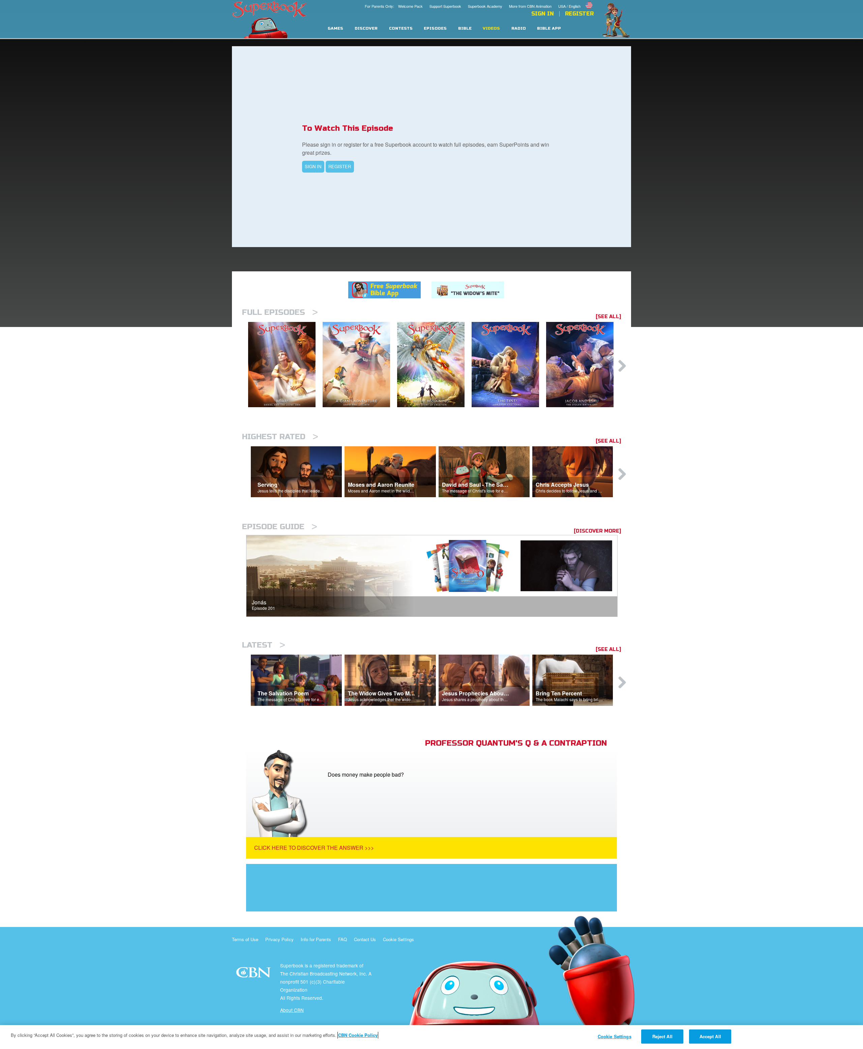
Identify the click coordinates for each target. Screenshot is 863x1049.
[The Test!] (509, 364)
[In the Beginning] (434, 364)
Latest (263, 645)
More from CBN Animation (530, 6)
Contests (401, 28)
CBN (254, 974)
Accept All (710, 1036)
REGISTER (339, 166)
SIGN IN (313, 166)
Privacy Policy (279, 939)
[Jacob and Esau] (583, 364)
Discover (366, 28)
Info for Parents (316, 939)
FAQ (342, 939)
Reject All (662, 1036)
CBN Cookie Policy (358, 1035)
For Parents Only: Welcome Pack (394, 6)
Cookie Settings (398, 939)
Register (579, 14)
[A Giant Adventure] (360, 364)
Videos (491, 28)
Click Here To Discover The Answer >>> (314, 847)
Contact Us (365, 939)
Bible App (549, 28)
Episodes (435, 28)
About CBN (292, 1010)
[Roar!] (285, 364)
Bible (465, 28)
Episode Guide (279, 526)
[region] (431, 1037)
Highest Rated (280, 436)
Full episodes (280, 312)
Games (335, 28)
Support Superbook (445, 6)
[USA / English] (576, 1)
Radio (518, 28)
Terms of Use (245, 939)
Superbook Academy (485, 6)
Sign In (542, 14)
